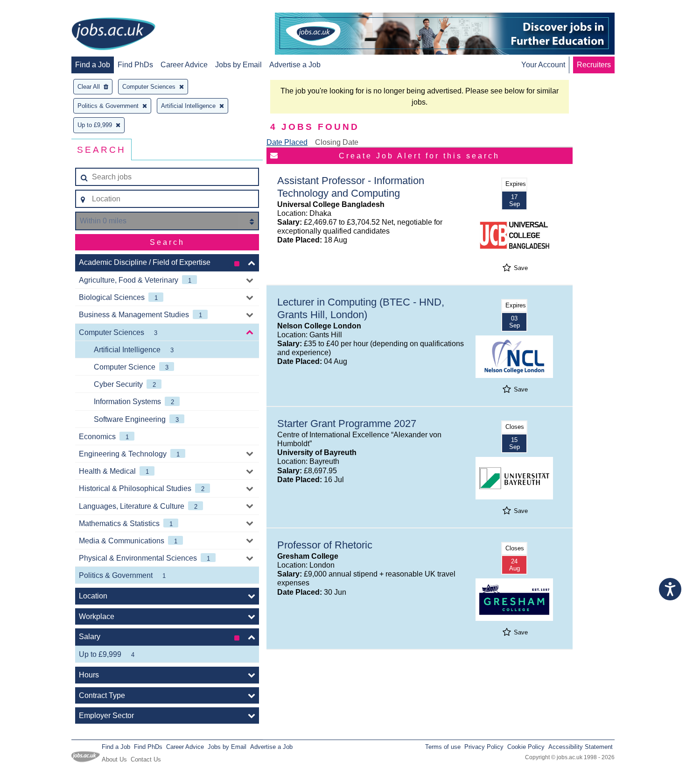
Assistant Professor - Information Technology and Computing (350, 187)
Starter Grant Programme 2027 (346, 423)
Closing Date (336, 142)
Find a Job (92, 65)
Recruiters (594, 65)
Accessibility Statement (580, 746)
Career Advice (184, 65)
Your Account (543, 65)
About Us (114, 759)
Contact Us (146, 759)
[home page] (113, 34)
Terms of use (443, 746)
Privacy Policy (484, 746)
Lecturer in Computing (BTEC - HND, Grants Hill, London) (360, 308)
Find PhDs (135, 65)
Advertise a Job (295, 65)
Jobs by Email (238, 65)
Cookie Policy (526, 746)
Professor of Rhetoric (324, 545)
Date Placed (287, 142)
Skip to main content (37, 8)
